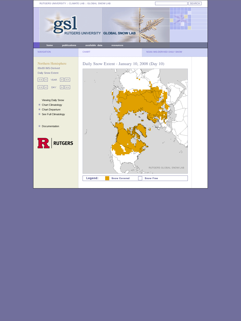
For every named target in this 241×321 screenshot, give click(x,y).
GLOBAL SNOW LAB (99, 3)
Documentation (50, 126)
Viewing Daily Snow (53, 100)
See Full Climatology (53, 114)
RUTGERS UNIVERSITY (53, 3)
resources (117, 45)
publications (69, 45)
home (50, 45)
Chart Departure (51, 109)
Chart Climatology (52, 104)
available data (93, 45)
